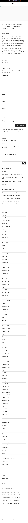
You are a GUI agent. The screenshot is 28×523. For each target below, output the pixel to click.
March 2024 (5, 217)
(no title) (4, 171)
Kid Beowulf (5, 436)
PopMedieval (5, 447)
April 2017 (4, 317)
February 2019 (5, 281)
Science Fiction (5, 450)
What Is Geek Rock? (14, 192)
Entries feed (5, 478)
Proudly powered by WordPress (9, 519)
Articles (4, 425)
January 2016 (5, 356)
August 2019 (5, 273)
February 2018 (5, 292)
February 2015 (5, 386)
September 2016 (6, 334)
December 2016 (6, 325)
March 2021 (5, 251)
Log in (3, 475)
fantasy (6, 62)
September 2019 (6, 270)
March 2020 (5, 259)
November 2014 (6, 395)
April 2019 (4, 278)
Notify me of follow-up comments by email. (12, 117)
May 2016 (4, 345)
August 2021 (5, 242)
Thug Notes (5, 461)
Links (3, 439)
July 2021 (4, 245)
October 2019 (5, 267)
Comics (4, 431)
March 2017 (5, 320)
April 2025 (4, 215)
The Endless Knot (6, 456)
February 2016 (5, 353)
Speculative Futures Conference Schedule (12, 174)
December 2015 (6, 359)
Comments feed (6, 481)
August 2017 (5, 309)
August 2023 (5, 223)
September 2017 (6, 306)
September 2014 (6, 400)
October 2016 (5, 331)
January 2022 (5, 237)
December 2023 (6, 220)
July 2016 (4, 339)
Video (5, 60)
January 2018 (5, 295)
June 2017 (4, 312)
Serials (3, 453)
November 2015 (6, 361)
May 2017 (4, 314)
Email (4, 101)
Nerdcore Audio (6, 442)
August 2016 (5, 336)
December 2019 (6, 265)
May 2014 (4, 411)
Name (4, 94)
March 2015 (5, 384)
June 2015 (4, 375)
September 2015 (6, 367)
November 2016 (6, 328)
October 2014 (5, 397)
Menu (14, 3)
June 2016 (4, 342)
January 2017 (5, 323)
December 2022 (6, 226)
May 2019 (4, 276)
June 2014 (4, 408)
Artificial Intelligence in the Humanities (11, 181)
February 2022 (5, 234)
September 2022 (6, 229)
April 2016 (4, 348)
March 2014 (5, 417)
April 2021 (4, 248)
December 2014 (6, 392)
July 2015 (4, 372)
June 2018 (4, 289)
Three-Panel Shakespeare (8, 458)
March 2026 (5, 212)
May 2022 (4, 231)
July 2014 (4, 406)
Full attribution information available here (12, 157)
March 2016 (5, 350)
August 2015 (5, 370)
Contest (4, 433)
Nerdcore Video (6, 444)
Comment (5, 75)
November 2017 (6, 300)
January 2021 (5, 253)
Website (4, 108)
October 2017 (5, 303)
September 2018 (6, 284)
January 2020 (5, 262)
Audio (3, 428)
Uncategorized (5, 464)
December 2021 (6, 240)
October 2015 (5, 364)
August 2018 (5, 287)
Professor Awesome (16, 24)
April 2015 (4, 381)
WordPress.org (5, 483)
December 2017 (6, 298)
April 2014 (4, 414)
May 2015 (4, 378)
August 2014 (5, 403)
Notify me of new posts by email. (10, 121)
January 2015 (5, 389)
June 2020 (4, 256)
